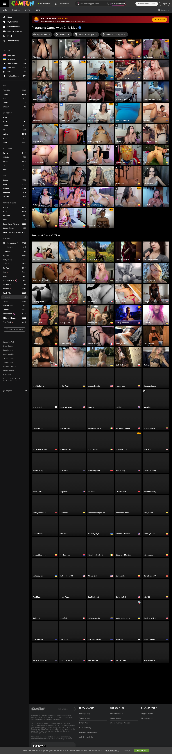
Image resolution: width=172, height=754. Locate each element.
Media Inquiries (9, 354)
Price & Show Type (86, 34)
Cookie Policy (112, 750)
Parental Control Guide (88, 732)
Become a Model (9, 366)
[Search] (108, 4)
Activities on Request (114, 34)
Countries (63, 34)
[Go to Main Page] (22, 3)
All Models (7, 374)
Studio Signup (8, 370)
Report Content (9, 350)
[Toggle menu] (4, 3)
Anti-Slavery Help (86, 737)
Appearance (42, 34)
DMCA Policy (84, 723)
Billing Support (8, 346)
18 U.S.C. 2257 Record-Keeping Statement (12, 379)
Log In (164, 4)
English (65, 709)
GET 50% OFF (159, 20)
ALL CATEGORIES (16, 329)
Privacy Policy (8, 358)
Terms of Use (8, 362)
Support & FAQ (8, 342)
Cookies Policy (85, 728)
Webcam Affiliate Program (120, 723)
